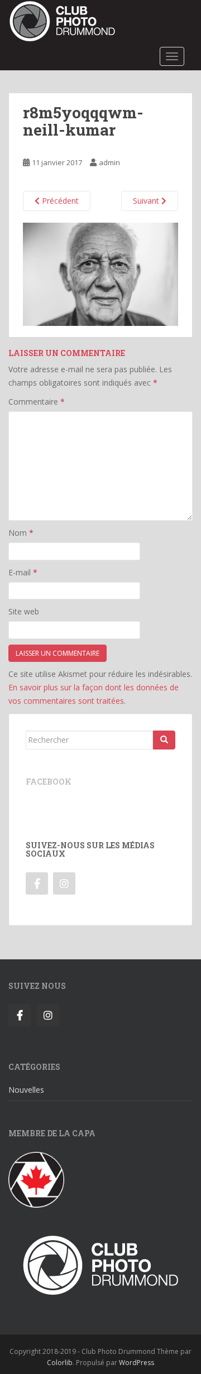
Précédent (59, 200)
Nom (21, 532)
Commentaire (36, 401)
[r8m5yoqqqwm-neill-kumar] (100, 273)
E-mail (22, 572)
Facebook (48, 781)
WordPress (136, 1362)
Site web (23, 611)
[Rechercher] (164, 740)
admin (109, 162)
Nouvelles (26, 1089)
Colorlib (60, 1362)
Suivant (147, 200)
